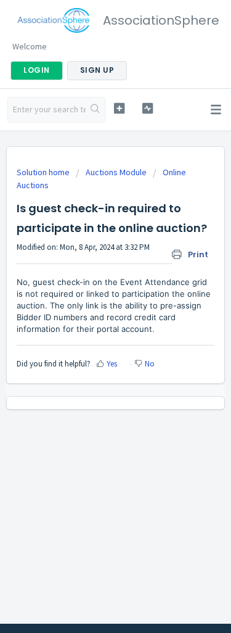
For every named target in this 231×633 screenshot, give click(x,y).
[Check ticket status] (147, 108)
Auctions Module (116, 172)
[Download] (93, 308)
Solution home (44, 172)
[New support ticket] (119, 108)
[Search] (95, 109)
